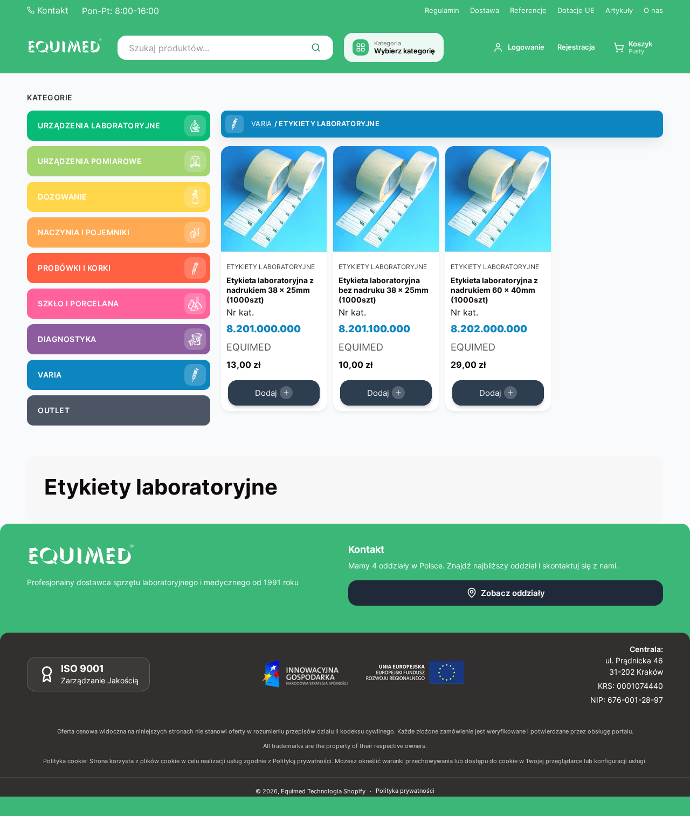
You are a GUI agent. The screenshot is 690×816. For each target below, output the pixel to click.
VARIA (262, 123)
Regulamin (442, 10)
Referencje (528, 10)
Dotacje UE (576, 10)
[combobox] (225, 48)
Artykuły (619, 10)
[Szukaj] (316, 47)
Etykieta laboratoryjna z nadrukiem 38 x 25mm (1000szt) (270, 290)
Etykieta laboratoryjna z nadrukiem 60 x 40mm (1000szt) (494, 290)
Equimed (293, 791)
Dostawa (484, 10)
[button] (633, 48)
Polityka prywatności (405, 790)
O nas (653, 10)
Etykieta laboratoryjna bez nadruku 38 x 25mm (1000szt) (384, 290)
